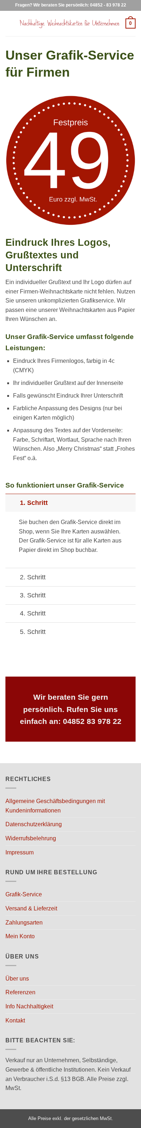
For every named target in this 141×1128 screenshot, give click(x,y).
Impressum (19, 852)
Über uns (17, 978)
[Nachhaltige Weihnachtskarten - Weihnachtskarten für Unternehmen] (70, 24)
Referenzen (20, 992)
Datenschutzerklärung (33, 824)
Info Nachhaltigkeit (29, 1006)
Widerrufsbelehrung (30, 838)
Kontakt (15, 1020)
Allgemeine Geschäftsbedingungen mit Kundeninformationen (55, 806)
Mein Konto (20, 936)
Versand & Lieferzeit (31, 908)
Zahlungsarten (24, 922)
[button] (9, 23)
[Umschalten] (12, 502)
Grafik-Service (23, 894)
